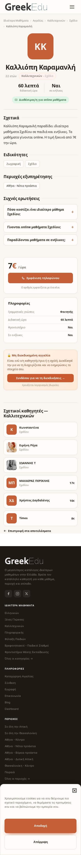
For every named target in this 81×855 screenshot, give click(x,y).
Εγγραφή (10, 689)
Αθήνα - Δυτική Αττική (19, 759)
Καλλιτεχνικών (56, 20)
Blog (7, 702)
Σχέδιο (73, 20)
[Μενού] (72, 7)
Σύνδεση (10, 682)
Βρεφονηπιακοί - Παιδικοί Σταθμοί (27, 645)
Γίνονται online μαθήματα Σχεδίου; (34, 227)
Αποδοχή (40, 825)
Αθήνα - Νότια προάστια (21, 186)
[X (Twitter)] (26, 593)
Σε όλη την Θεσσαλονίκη (21, 733)
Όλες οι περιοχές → (17, 778)
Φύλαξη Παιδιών (15, 639)
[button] (74, 790)
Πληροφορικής (14, 632)
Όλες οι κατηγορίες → (19, 658)
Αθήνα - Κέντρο (15, 739)
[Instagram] (17, 593)
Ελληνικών (12, 613)
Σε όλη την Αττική (16, 726)
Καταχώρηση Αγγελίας (19, 676)
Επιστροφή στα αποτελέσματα (29, 531)
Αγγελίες (38, 20)
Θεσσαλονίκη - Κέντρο (19, 765)
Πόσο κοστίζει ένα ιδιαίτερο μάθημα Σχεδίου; (35, 211)
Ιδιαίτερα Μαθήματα (16, 20)
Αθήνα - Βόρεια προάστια (21, 752)
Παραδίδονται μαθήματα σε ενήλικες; (36, 240)
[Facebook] (8, 593)
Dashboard (11, 708)
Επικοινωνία (13, 695)
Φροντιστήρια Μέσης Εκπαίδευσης (27, 652)
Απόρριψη (40, 842)
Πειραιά (10, 772)
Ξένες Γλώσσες (14, 619)
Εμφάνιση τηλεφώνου (43, 278)
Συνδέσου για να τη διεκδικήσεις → (40, 378)
